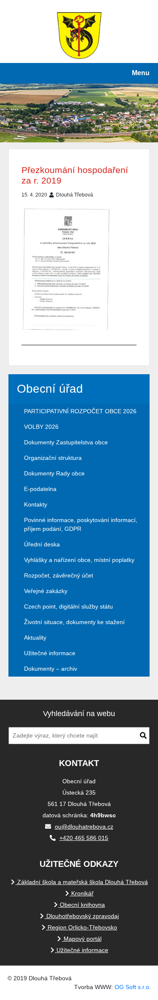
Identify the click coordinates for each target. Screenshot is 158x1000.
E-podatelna (40, 489)
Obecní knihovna (81, 904)
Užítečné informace (81, 950)
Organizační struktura (53, 457)
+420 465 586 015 (83, 838)
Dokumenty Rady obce (54, 473)
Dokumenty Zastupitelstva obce (66, 442)
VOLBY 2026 (41, 426)
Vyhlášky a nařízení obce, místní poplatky (79, 559)
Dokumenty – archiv (50, 668)
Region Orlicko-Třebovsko (81, 927)
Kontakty (35, 504)
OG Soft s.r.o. (133, 987)
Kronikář (82, 893)
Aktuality (35, 637)
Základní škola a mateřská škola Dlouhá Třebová (82, 882)
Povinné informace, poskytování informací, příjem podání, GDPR (80, 524)
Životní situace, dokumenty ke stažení (74, 622)
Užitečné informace (49, 653)
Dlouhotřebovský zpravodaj (82, 916)
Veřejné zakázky (45, 591)
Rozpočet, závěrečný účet (58, 575)
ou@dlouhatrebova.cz (84, 826)
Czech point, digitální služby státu (68, 606)
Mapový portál (82, 938)
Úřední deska (42, 544)
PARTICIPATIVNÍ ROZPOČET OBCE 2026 (80, 411)
